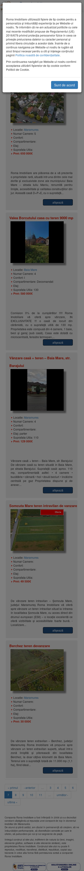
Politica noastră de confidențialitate (37, 55)
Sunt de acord (64, 85)
